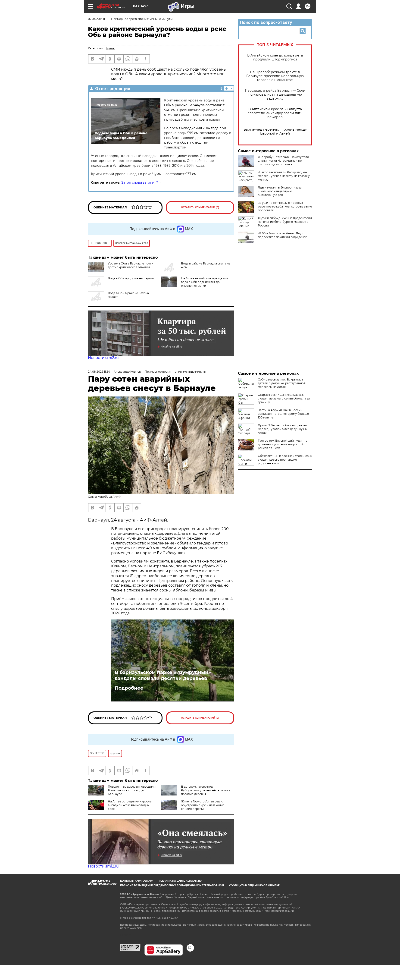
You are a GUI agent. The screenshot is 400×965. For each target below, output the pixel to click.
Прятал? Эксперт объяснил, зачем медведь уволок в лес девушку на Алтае (282, 429)
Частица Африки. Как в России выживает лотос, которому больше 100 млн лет (283, 413)
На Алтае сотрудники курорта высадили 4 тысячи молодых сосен (130, 805)
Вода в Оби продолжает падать (131, 278)
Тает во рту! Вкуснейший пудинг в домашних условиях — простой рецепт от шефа (282, 444)
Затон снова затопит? (139, 182)
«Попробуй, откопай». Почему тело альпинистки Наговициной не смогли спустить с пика (283, 160)
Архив (110, 48)
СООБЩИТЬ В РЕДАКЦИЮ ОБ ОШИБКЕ (254, 885)
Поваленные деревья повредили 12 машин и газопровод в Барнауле (132, 790)
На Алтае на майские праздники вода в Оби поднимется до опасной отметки (204, 282)
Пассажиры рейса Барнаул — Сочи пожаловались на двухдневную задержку (275, 95)
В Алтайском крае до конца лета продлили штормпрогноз (275, 57)
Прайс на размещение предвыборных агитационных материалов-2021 (172, 885)
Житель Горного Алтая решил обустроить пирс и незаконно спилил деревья (203, 805)
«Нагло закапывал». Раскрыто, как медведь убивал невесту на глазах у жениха (284, 175)
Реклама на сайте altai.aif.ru (180, 880)
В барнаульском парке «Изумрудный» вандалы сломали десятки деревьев (163, 675)
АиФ (117, 496)
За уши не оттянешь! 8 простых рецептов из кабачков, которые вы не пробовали (285, 206)
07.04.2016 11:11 (97, 19)
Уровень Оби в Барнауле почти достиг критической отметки (130, 265)
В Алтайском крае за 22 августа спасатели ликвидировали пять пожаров (275, 113)
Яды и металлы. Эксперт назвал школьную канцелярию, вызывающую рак (280, 191)
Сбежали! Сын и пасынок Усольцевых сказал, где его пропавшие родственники (285, 459)
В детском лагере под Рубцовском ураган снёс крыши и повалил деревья (205, 790)
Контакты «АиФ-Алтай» (136, 880)
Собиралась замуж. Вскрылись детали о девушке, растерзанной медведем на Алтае (282, 383)
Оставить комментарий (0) (200, 207)
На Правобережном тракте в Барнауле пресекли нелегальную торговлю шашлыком (275, 76)
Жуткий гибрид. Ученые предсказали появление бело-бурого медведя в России (285, 221)
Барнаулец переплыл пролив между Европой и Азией (275, 131)
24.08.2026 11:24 (99, 371)
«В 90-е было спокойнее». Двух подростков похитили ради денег (282, 235)
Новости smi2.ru (103, 357)
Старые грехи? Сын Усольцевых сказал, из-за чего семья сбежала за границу (284, 398)
